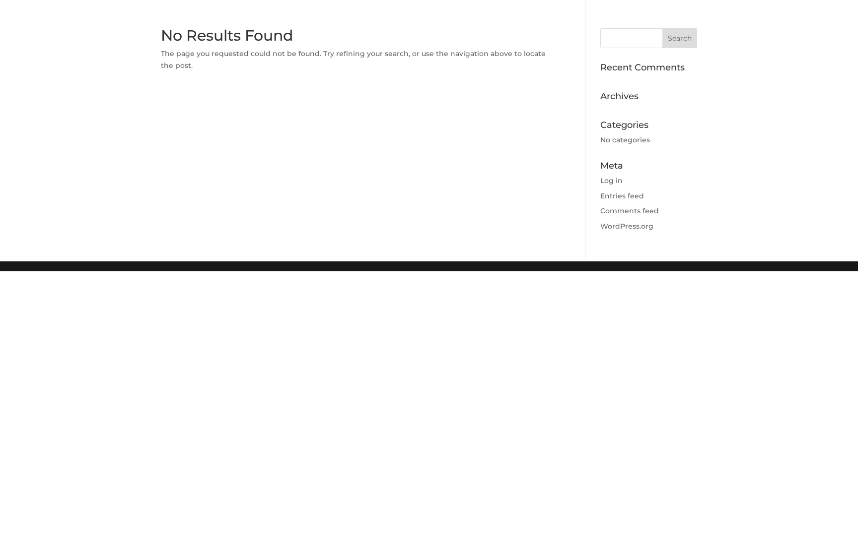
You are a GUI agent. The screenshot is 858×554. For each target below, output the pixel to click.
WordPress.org (626, 226)
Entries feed (622, 195)
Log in (611, 180)
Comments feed (629, 210)
